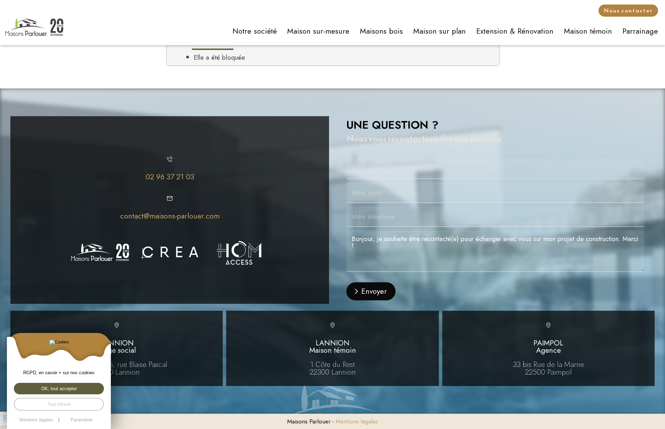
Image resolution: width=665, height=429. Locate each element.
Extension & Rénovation (514, 31)
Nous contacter (628, 10)
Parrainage (640, 31)
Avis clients (572, 10)
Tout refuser (59, 404)
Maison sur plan (439, 31)
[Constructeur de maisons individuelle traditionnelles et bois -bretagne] (100, 252)
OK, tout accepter (59, 388)
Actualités (526, 10)
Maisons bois (381, 31)
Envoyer (374, 291)
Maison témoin (588, 31)
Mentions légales (357, 421)
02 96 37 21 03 (169, 176)
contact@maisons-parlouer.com (170, 216)
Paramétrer (82, 420)
